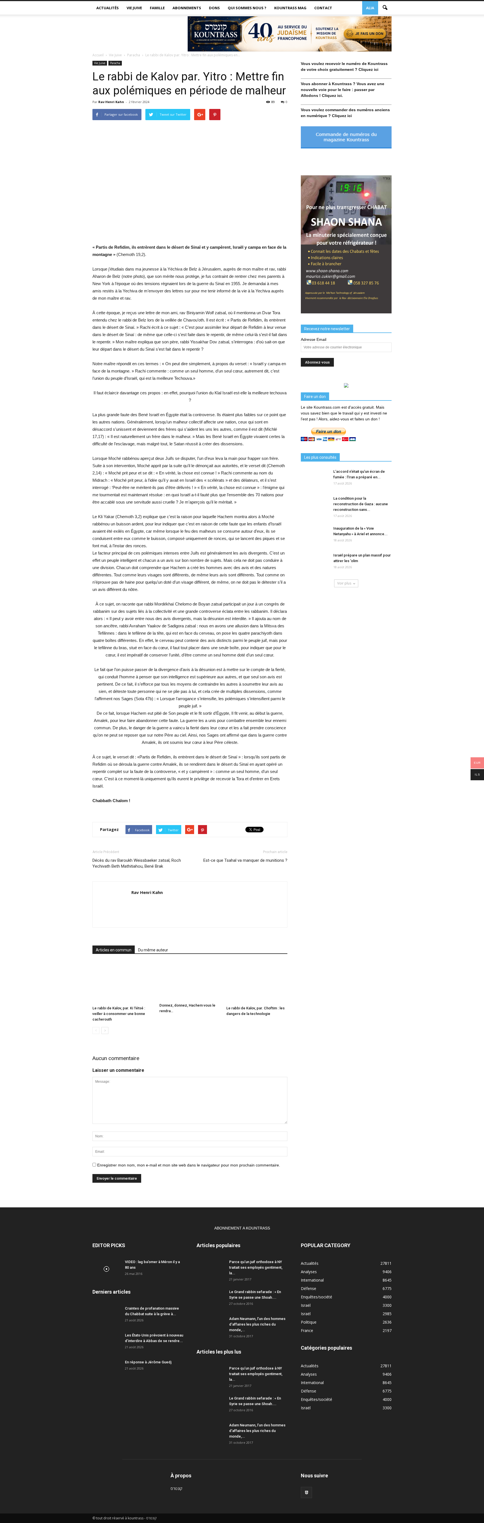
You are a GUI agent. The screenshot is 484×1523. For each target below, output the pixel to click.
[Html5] (306, 1492)
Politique (309, 1322)
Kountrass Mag (290, 7)
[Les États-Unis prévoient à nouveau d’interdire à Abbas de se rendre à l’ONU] (106, 1342)
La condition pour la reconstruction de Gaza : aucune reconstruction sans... (360, 504)
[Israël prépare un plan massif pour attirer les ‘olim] (315, 562)
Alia (370, 7)
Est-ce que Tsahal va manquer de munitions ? (245, 860)
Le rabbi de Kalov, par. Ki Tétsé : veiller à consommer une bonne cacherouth (118, 1013)
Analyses (309, 1271)
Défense (308, 1288)
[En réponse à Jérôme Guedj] (106, 1369)
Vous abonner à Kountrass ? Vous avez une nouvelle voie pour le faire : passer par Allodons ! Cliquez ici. (342, 89)
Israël (306, 1305)
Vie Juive (134, 7)
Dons (214, 7)
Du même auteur (153, 950)
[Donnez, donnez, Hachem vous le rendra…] (189, 981)
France (307, 1330)
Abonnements (187, 7)
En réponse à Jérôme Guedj (148, 1362)
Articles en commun (113, 950)
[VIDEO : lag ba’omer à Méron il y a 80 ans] (106, 1269)
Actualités (107, 7)
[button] (385, 8)
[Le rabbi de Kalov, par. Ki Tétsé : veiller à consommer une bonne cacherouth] (122, 982)
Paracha (115, 63)
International (312, 1280)
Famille (157, 7)
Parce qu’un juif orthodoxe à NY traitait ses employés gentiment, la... (255, 1267)
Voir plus (344, 583)
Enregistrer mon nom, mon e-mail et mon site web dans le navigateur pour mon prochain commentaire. (188, 1165)
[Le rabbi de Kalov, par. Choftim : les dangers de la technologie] (256, 982)
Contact (323, 7)
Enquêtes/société (316, 1297)
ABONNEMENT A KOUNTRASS (242, 1228)
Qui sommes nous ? (247, 7)
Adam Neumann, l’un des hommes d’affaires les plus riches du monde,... (257, 1324)
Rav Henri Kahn (111, 102)
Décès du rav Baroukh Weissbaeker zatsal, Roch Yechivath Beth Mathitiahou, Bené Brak (136, 863)
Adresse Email (313, 339)
